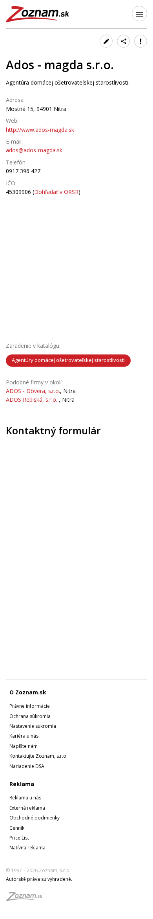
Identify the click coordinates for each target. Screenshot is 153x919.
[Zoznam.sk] (26, 898)
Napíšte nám (23, 746)
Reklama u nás (25, 797)
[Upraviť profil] (106, 41)
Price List (19, 837)
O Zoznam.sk (27, 692)
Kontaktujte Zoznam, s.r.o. (38, 756)
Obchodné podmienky (34, 817)
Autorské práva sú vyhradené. (39, 879)
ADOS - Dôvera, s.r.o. (33, 391)
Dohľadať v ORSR (56, 192)
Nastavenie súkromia (32, 726)
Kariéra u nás (23, 736)
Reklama (21, 784)
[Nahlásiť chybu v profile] (140, 41)
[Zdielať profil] (123, 41)
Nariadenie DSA (26, 766)
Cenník (16, 828)
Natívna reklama (27, 847)
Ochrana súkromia (30, 716)
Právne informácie (29, 706)
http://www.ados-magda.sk (40, 129)
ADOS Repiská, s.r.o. (32, 399)
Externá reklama (27, 808)
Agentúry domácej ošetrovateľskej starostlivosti (68, 360)
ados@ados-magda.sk (34, 150)
